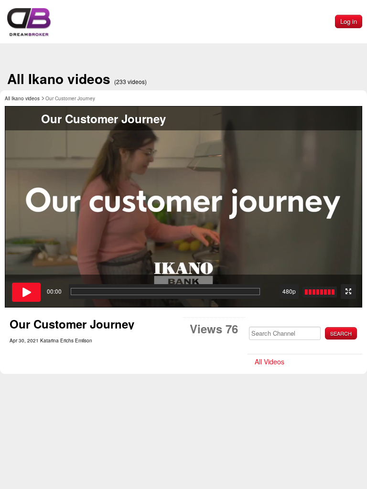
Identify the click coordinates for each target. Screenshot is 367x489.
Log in (348, 21)
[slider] (319, 292)
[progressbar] (165, 291)
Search (341, 333)
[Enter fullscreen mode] (348, 291)
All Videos (269, 361)
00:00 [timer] (54, 291)
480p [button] (289, 291)
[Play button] (26, 292)
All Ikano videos (77, 78)
